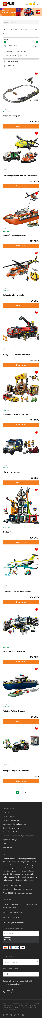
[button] (38, 4)
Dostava (6, 843)
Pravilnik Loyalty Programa (13, 832)
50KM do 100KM (22, 51)
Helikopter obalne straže (13, 295)
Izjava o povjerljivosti (11, 820)
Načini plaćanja (8, 816)
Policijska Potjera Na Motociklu (16, 771)
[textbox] (21, 962)
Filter (35, 46)
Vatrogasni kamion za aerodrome (17, 355)
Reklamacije (7, 847)
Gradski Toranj (9, 532)
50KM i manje (10, 51)
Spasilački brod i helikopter (14, 235)
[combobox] (21, 962)
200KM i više (24, 55)
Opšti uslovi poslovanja (11, 828)
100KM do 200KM (11, 55)
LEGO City (6, 111)
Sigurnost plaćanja (10, 840)
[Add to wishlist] (36, 74)
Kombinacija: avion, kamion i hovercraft (20, 176)
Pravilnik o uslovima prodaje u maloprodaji (18, 836)
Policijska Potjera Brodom (14, 711)
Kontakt (8, 990)
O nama (6, 812)
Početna (5, 29)
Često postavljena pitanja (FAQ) (15, 824)
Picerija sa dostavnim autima (15, 414)
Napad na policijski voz (12, 116)
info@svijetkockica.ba (16, 923)
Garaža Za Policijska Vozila (14, 651)
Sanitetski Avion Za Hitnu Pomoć (17, 592)
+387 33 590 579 (16, 912)
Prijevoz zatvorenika (11, 472)
